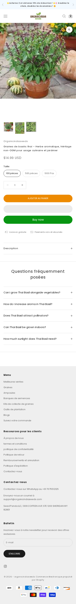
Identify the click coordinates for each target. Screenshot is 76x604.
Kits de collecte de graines (19, 404)
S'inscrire (14, 553)
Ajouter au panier (38, 198)
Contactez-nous (13, 471)
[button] (38, 209)
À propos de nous (14, 438)
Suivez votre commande (17, 420)
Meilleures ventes (13, 381)
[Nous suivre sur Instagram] (5, 566)
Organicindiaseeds (16, 141)
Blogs (7, 415)
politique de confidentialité (19, 449)
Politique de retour (14, 454)
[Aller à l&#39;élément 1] (8, 127)
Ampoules (9, 393)
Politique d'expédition (16, 465)
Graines (8, 387)
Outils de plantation (14, 409)
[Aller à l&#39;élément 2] (20, 128)
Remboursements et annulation (21, 460)
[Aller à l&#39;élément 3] (31, 127)
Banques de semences (17, 398)
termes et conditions (15, 443)
